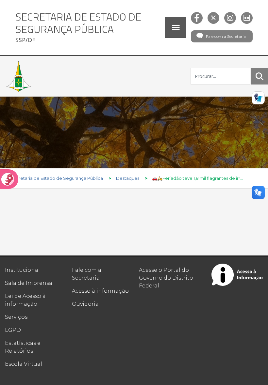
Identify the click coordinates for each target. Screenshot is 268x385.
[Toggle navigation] (175, 27)
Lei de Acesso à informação (25, 300)
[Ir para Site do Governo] (18, 76)
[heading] (87, 27)
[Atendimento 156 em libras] (258, 98)
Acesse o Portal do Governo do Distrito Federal (166, 278)
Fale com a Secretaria (226, 36)
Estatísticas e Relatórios (23, 347)
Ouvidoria (85, 304)
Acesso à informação (100, 291)
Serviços (16, 317)
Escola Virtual (23, 364)
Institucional (22, 270)
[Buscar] (259, 76)
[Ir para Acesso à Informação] (237, 275)
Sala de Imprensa (28, 283)
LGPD (13, 330)
